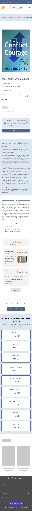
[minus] (3, 102)
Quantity (4, 99)
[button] (16, 131)
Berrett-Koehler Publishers (13, 507)
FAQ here (11, 125)
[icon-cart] (28, 7)
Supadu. (26, 507)
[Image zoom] (16, 51)
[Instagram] (12, 478)
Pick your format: (7, 112)
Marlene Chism (6, 84)
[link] (7, 90)
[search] (7, 7)
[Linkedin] (23, 478)
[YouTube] (20, 478)
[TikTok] (16, 478)
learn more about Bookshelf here (17, 123)
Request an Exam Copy (16, 309)
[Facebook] (8, 478)
